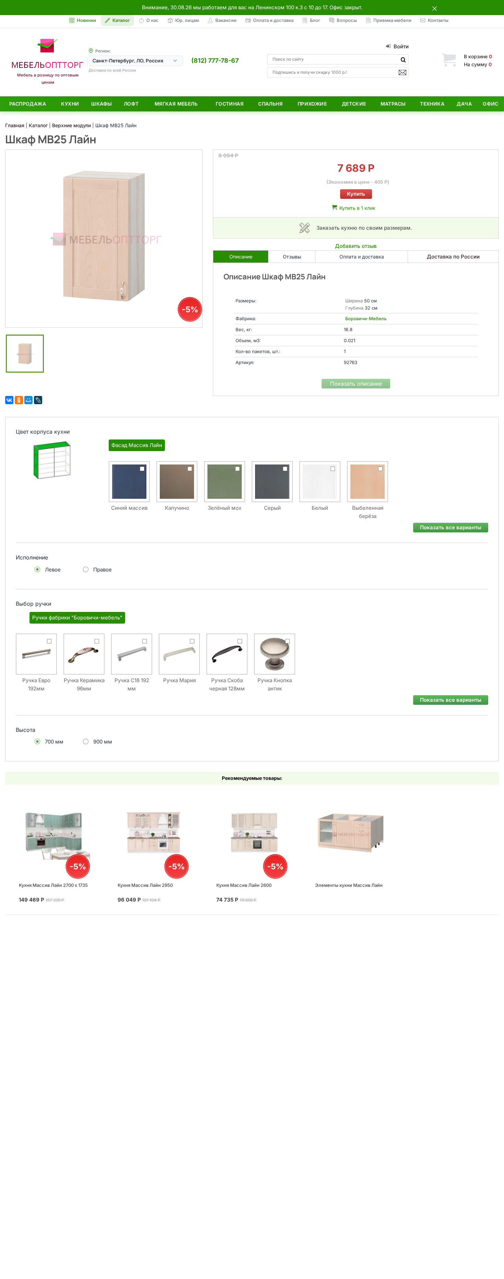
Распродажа (27, 104)
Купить (356, 194)
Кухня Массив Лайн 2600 (244, 885)
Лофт (131, 104)
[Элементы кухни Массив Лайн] (350, 833)
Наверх (487, 1260)
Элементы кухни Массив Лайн (349, 885)
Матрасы (393, 104)
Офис (491, 104)
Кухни (70, 104)
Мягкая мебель (176, 104)
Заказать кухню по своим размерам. (364, 228)
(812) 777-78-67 (215, 60)
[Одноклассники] (19, 400)
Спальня (270, 104)
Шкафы (101, 104)
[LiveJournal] (38, 400)
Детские (354, 104)
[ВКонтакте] (9, 400)
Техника (432, 104)
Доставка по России (453, 256)
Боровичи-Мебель (365, 318)
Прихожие (312, 104)
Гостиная (229, 104)
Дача (464, 104)
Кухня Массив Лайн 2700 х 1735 (53, 885)
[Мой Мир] (28, 400)
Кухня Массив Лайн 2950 (145, 885)
